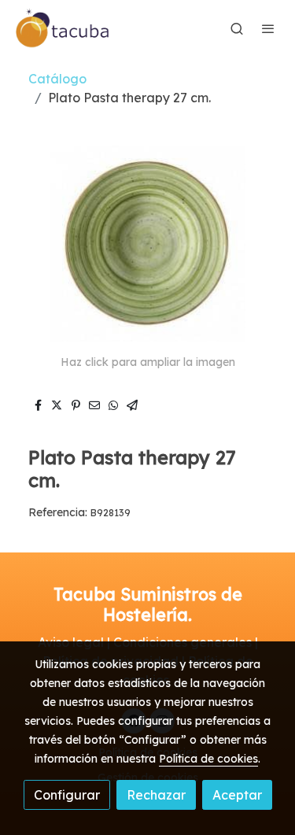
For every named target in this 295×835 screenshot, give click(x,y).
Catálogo (57, 79)
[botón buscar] (237, 28)
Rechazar (156, 795)
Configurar (67, 795)
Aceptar (237, 795)
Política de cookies (208, 759)
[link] (63, 28)
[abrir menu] (268, 28)
